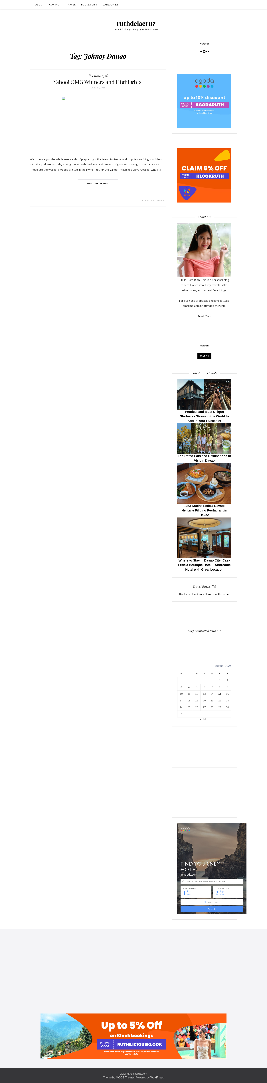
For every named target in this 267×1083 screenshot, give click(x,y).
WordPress (157, 1077)
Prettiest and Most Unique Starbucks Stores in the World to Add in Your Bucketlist (204, 416)
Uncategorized (98, 76)
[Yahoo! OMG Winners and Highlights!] (98, 123)
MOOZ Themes (125, 1077)
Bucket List (89, 4)
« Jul (203, 719)
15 (219, 693)
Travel (71, 4)
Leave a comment (154, 200)
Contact (55, 4)
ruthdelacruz (136, 23)
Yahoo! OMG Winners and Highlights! (98, 82)
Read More (204, 316)
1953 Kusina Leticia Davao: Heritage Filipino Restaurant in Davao (204, 510)
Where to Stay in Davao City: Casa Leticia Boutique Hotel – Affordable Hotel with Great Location (204, 565)
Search (204, 345)
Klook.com (185, 594)
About (39, 4)
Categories (110, 4)
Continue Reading (98, 183)
